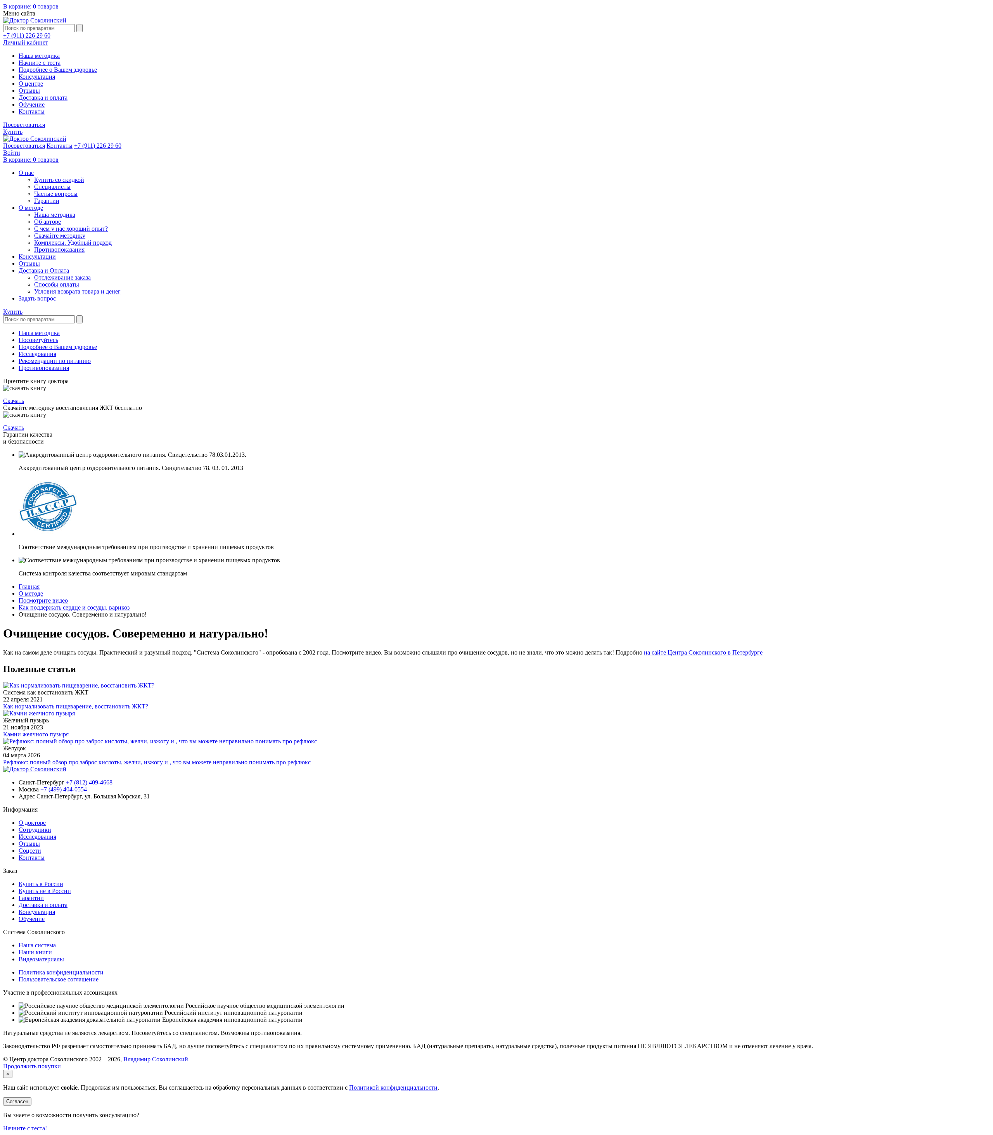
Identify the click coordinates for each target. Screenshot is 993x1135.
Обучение (32, 104)
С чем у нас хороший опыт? (71, 228)
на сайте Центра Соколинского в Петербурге (703, 652)
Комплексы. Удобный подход (73, 242)
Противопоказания (59, 249)
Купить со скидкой (59, 179)
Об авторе (47, 221)
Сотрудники (35, 829)
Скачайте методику (59, 235)
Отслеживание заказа (62, 277)
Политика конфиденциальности (61, 972)
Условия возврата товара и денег (77, 291)
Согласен (17, 1101)
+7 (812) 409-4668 (89, 782)
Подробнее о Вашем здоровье (58, 69)
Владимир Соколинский (155, 1059)
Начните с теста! (25, 1128)
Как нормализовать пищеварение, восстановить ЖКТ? (75, 706)
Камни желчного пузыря (36, 734)
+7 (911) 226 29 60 (26, 35)
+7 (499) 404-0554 (63, 789)
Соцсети (30, 850)
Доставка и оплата (43, 97)
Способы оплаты (56, 284)
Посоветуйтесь (38, 340)
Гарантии (46, 200)
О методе (31, 207)
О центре (31, 83)
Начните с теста (40, 62)
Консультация (37, 76)
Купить (12, 131)
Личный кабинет (25, 42)
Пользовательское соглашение (59, 979)
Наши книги (35, 952)
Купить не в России (45, 891)
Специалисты (52, 186)
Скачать (13, 400)
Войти (11, 152)
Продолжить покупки (32, 1066)
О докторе (32, 822)
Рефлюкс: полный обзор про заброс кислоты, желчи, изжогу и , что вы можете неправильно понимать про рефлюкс (157, 762)
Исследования (37, 354)
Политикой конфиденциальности (393, 1087)
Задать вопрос (37, 298)
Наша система (37, 945)
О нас (26, 172)
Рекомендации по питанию (55, 361)
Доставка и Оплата (44, 270)
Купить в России (41, 884)
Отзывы (29, 90)
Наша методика (39, 55)
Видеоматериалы (41, 959)
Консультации (37, 256)
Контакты (32, 111)
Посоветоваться (24, 124)
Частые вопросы (56, 193)
